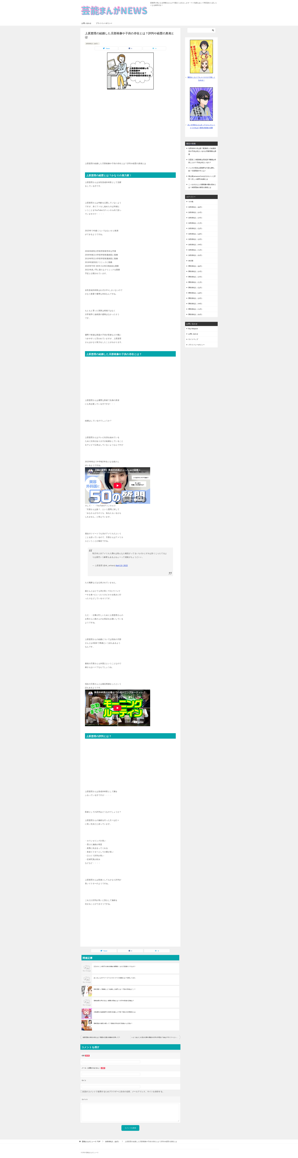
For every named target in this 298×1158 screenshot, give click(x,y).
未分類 (190, 261)
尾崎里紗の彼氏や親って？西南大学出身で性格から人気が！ (113, 1023)
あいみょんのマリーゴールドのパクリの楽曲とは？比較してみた (115, 978)
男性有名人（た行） (195, 282)
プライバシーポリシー (104, 23)
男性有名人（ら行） (195, 309)
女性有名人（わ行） (195, 255)
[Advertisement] (130, 109)
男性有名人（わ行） (195, 314)
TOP (91, 1141)
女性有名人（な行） (195, 228)
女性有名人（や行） (195, 244)
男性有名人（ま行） (195, 298)
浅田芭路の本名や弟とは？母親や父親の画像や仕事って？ (101, 1037)
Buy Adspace (193, 329)
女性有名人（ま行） (195, 239)
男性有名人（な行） (195, 287)
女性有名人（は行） (195, 234)
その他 (190, 201)
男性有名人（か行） (195, 271)
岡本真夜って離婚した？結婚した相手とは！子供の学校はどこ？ (115, 989)
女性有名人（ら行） (195, 250)
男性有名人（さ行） (195, 277)
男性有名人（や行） (195, 304)
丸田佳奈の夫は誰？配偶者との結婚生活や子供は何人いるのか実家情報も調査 (202, 151)
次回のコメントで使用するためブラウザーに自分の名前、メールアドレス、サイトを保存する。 (123, 1092)
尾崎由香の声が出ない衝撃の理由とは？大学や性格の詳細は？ (114, 1000)
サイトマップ (193, 339)
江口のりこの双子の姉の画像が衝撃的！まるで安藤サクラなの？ (115, 966)
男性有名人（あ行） (195, 266)
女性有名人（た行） (195, 223)
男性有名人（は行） (195, 293)
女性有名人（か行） (195, 212)
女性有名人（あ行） (92, 43)
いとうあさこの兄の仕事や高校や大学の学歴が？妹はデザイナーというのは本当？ (156, 1037)
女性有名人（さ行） (195, 218)
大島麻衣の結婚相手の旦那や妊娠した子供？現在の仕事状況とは (115, 1012)
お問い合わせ (86, 23)
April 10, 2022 (122, 566)
